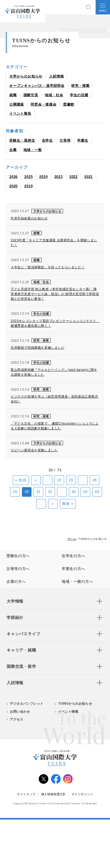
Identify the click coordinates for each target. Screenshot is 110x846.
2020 (13, 186)
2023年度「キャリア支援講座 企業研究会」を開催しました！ (54, 242)
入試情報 (56, 76)
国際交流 (30, 95)
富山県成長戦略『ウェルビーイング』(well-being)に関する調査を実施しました (54, 372)
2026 (13, 177)
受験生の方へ (18, 556)
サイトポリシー (82, 794)
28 (94, 480)
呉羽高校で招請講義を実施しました (38, 348)
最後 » (67, 504)
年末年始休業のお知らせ (29, 218)
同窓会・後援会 (44, 104)
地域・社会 (54, 95)
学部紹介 (15, 617)
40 (74, 492)
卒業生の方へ (73, 568)
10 (59, 480)
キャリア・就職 (21, 650)
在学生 (47, 140)
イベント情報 (68, 711)
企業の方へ (16, 581)
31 (38, 492)
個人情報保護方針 (53, 794)
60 (97, 492)
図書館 (68, 104)
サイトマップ (26, 794)
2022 (73, 177)
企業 (13, 150)
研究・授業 (80, 86)
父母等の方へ (18, 568)
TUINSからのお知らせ (75, 703)
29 (15, 492)
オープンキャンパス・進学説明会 (37, 86)
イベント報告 (20, 113)
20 (71, 480)
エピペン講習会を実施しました (34, 450)
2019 (28, 186)
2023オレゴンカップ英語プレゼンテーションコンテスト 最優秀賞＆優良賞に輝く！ (55, 323)
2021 (88, 177)
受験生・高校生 (22, 140)
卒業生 (82, 140)
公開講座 (16, 104)
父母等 (65, 140)
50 (85, 492)
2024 (43, 177)
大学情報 (15, 601)
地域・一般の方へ (77, 581)
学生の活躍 (79, 95)
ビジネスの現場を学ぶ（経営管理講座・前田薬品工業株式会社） (54, 399)
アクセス (16, 719)
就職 (13, 95)
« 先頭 (20, 480)
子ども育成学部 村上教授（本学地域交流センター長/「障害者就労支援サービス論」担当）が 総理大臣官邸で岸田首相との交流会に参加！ (55, 294)
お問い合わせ (20, 711)
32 (50, 492)
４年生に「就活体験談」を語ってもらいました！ (48, 267)
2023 (58, 177)
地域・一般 (32, 150)
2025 (28, 177)
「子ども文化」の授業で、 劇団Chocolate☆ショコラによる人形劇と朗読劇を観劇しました (55, 426)
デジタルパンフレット (27, 703)
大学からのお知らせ (25, 76)
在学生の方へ (73, 556)
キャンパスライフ (23, 633)
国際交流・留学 (21, 666)
